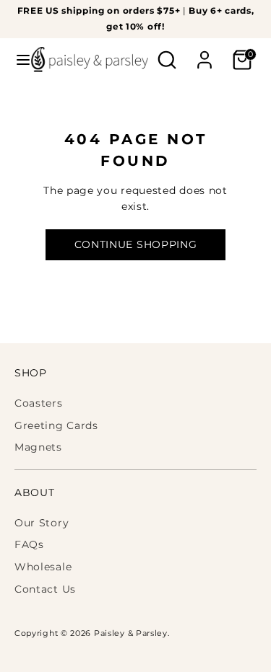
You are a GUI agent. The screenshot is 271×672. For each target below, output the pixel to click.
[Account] (204, 53)
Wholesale (43, 566)
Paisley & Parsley (131, 633)
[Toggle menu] (16, 59)
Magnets (38, 447)
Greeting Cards (56, 425)
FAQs (29, 544)
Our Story (41, 522)
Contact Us (45, 589)
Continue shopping (135, 244)
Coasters (38, 403)
